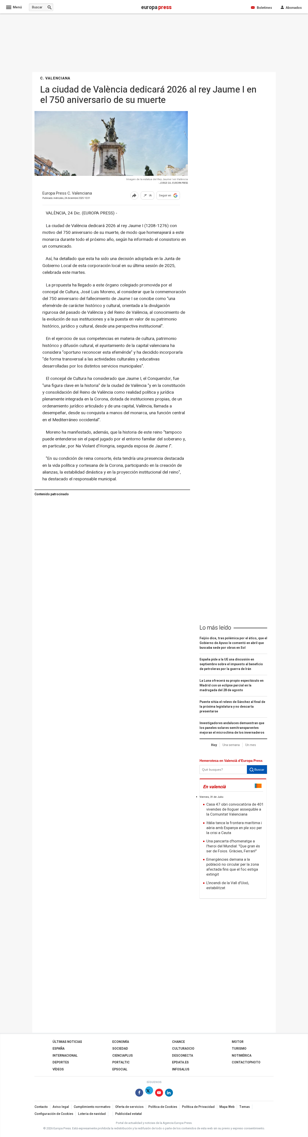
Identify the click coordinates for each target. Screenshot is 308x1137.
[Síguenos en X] (149, 1093)
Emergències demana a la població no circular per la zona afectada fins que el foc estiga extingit (232, 867)
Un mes (250, 745)
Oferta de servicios (129, 1106)
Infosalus (180, 1069)
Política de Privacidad (198, 1106)
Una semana (231, 745)
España (58, 1048)
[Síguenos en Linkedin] (169, 1093)
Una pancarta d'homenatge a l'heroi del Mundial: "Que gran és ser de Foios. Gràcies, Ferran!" (233, 846)
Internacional (65, 1055)
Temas (244, 1106)
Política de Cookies (162, 1106)
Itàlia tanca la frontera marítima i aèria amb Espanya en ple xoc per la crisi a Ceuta (234, 828)
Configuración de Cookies (53, 1113)
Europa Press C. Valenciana (67, 193)
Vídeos (58, 1069)
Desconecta (182, 1055)
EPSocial (119, 1069)
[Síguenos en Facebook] (139, 1093)
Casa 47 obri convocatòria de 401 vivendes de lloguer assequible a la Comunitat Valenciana (235, 809)
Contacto (41, 1106)
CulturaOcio (183, 1048)
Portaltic (121, 1062)
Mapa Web (226, 1106)
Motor (238, 1041)
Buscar (259, 769)
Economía (120, 1041)
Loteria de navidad (92, 1113)
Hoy (214, 745)
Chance (178, 1041)
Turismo (239, 1048)
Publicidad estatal (128, 1113)
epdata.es (180, 1062)
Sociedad (120, 1048)
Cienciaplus (122, 1055)
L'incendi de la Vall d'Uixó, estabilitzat (227, 885)
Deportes (61, 1062)
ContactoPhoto (246, 1062)
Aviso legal (61, 1106)
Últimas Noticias (67, 1041)
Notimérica (241, 1055)
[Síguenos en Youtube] (159, 1093)
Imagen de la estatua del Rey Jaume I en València (157, 179)
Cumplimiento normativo (92, 1106)
